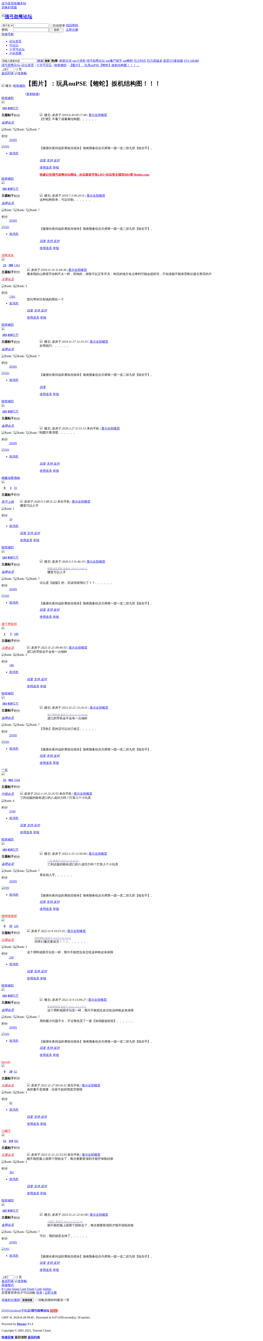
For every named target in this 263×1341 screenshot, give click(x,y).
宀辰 (5, 770)
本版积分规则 (11, 1300)
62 (15, 1071)
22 (4, 265)
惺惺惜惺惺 (9, 916)
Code (38, 1289)
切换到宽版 (9, 7)
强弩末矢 (8, 255)
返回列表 (8, 73)
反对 (57, 160)
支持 (50, 160)
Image (16, 1289)
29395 (13, 140)
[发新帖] (21, 73)
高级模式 (8, 1285)
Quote (30, 1289)
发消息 (13, 153)
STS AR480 (191, 60)
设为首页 (8, 3)
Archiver (15, 1310)
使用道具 (46, 167)
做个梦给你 (9, 624)
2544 (17, 780)
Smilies (47, 1289)
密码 (5, 29)
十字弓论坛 (17, 49)
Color (7, 1289)
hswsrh (6, 1062)
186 (16, 634)
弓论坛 (13, 45)
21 (4, 780)
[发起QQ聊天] (5, 146)
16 (15, 488)
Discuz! (22, 1324)
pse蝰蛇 (128, 60)
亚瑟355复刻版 (173, 60)
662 (10, 780)
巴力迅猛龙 (154, 60)
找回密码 (72, 25)
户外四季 (15, 53)
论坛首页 (15, 41)
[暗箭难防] (3, 85)
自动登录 (59, 25)
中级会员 (8, 793)
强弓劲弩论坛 (95, 60)
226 (16, 926)
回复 (43, 160)
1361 (17, 265)
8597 (11, 108)
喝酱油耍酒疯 (11, 478)
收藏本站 (20, 3)
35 (10, 926)
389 (10, 265)
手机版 (25, 1310)
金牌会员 (8, 122)
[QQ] (5, 1310)
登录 (39, 1292)
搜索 (40, 60)
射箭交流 (65, 60)
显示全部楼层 (98, 115)
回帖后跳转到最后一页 (54, 1300)
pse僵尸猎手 (114, 60)
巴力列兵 (140, 60)
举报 (56, 167)
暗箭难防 (60, 65)
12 (4, 1141)
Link (23, 1289)
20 (10, 1071)
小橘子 (6, 1131)
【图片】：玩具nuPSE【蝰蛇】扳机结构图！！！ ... (104, 65)
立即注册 (72, 29)
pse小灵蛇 (79, 60)
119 (11, 1141)
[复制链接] (32, 94)
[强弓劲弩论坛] (17, 16)
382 (16, 1141)
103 (4, 108)
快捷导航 (8, 34)
